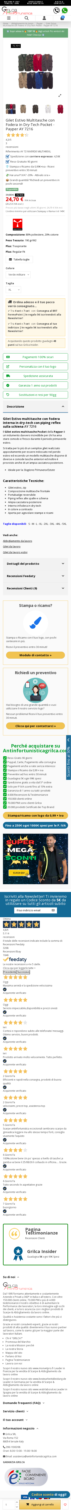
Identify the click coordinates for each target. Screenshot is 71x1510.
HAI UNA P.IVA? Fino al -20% (12, 2)
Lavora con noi (14, 1363)
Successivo (24, 972)
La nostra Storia (14, 1349)
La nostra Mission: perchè (20, 1345)
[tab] (35, 407)
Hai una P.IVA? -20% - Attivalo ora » (29, 175)
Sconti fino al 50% (68, 762)
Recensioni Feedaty (21, 576)
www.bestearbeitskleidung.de (49, 1379)
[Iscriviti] (53, 910)
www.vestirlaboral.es (44, 1389)
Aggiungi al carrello (42, 1504)
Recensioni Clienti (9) (22, 588)
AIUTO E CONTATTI (59, 2)
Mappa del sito (14, 1352)
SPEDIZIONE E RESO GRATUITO (35, 2)
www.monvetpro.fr (43, 1368)
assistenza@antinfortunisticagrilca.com (35, 1456)
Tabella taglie (21, 259)
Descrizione (15, 406)
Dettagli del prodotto (23, 564)
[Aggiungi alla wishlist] (65, 1504)
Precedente (9, 972)
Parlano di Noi (13, 1356)
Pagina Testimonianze (18, 1360)
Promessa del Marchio (18, 1342)
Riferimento (13, 151)
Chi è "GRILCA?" (14, 1338)
